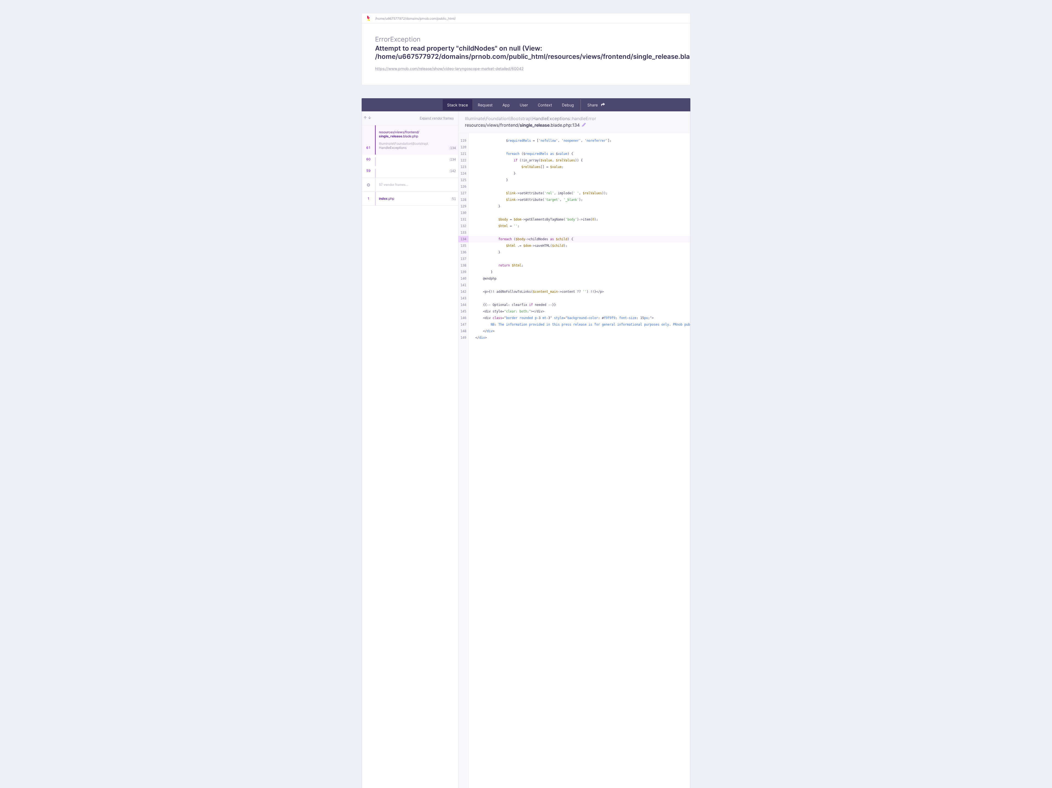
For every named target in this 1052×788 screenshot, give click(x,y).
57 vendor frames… (393, 184)
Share (593, 105)
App (506, 105)
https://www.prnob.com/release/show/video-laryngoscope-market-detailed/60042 (449, 68)
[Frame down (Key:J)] (369, 118)
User (524, 105)
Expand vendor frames (437, 118)
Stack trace (457, 105)
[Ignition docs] (370, 18)
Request (485, 105)
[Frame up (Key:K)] (365, 118)
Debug (568, 105)
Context (545, 105)
